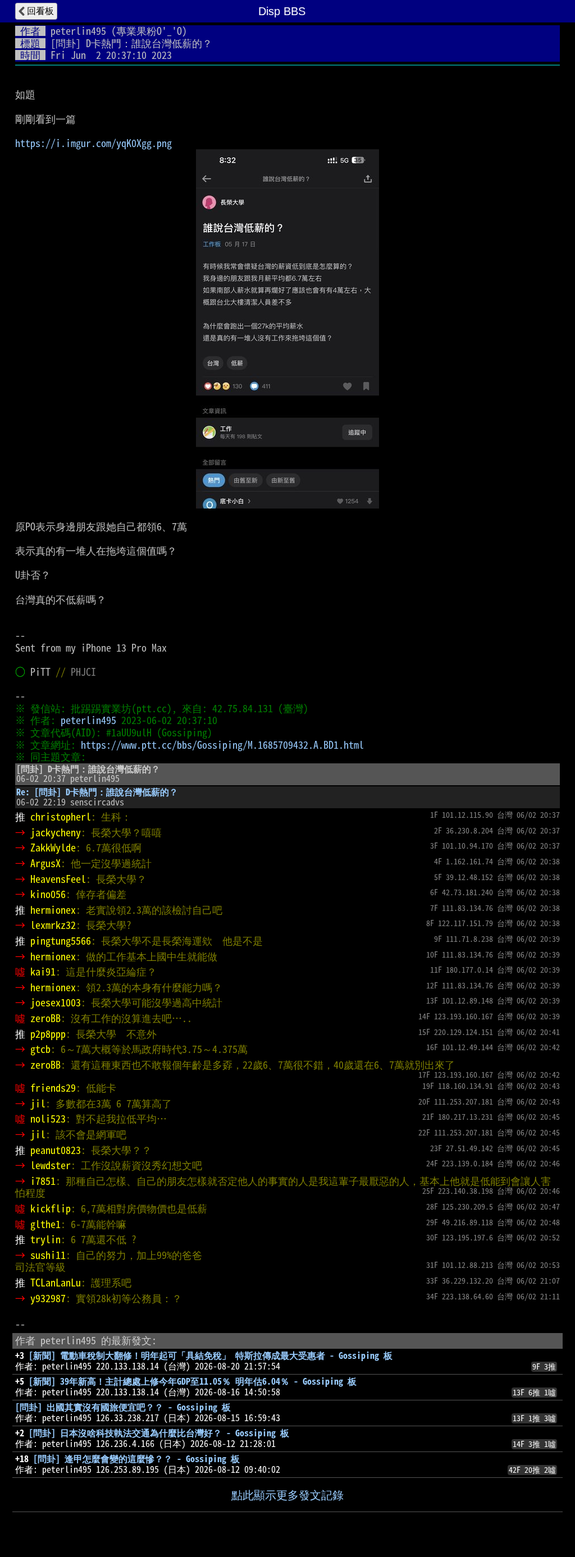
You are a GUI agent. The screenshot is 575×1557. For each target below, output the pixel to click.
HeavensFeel (58, 879)
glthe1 (45, 1224)
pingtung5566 (60, 941)
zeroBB (45, 1018)
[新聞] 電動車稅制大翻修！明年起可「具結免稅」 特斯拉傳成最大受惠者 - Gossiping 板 (211, 1355)
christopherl (60, 817)
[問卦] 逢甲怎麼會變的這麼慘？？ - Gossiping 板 (136, 1458)
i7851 (43, 1181)
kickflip (50, 1208)
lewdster (50, 1165)
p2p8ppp (48, 1034)
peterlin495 (78, 31)
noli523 (48, 1119)
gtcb (40, 1049)
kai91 (43, 972)
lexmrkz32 (53, 925)
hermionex (53, 910)
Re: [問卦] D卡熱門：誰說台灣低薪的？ (97, 791)
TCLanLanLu (55, 1282)
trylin (45, 1239)
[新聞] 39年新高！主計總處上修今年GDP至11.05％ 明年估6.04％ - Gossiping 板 (193, 1381)
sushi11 (48, 1255)
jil (37, 1103)
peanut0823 (55, 1150)
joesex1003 (55, 1002)
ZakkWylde (53, 847)
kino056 (48, 894)
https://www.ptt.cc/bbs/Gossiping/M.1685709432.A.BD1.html (222, 745)
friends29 (53, 1088)
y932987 (48, 1298)
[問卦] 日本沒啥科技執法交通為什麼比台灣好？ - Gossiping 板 (159, 1432)
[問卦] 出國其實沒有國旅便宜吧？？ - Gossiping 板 (123, 1407)
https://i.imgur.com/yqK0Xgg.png (93, 143)
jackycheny (55, 832)
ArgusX (45, 863)
